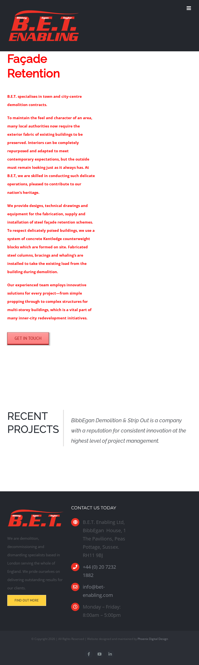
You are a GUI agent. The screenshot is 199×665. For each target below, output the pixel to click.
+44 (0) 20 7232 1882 (99, 571)
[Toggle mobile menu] (189, 8)
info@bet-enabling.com (98, 591)
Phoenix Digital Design (153, 639)
